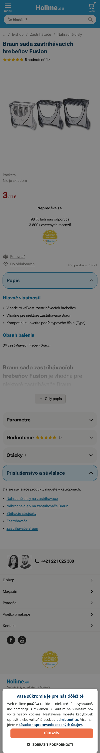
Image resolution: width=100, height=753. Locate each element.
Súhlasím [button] (51, 733)
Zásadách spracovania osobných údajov (50, 724)
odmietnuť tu (67, 719)
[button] (50, 744)
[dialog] (50, 721)
